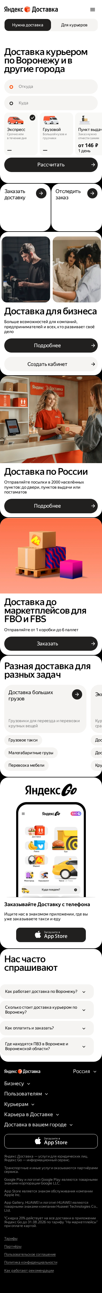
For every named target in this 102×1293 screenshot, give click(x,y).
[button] (47, 991)
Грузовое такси (23, 740)
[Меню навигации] (93, 9)
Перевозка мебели (26, 765)
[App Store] (51, 935)
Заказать (47, 643)
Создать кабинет (47, 364)
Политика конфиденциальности (30, 1262)
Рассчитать (50, 165)
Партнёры (13, 1247)
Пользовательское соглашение (30, 1254)
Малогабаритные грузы (30, 753)
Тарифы (11, 1239)
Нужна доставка (27, 25)
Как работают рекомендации (29, 1271)
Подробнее (47, 345)
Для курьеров (74, 25)
